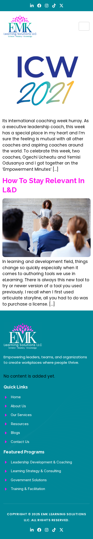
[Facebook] (39, 6)
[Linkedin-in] (32, 6)
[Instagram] (47, 6)
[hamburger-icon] (84, 26)
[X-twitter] (61, 6)
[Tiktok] (54, 6)
